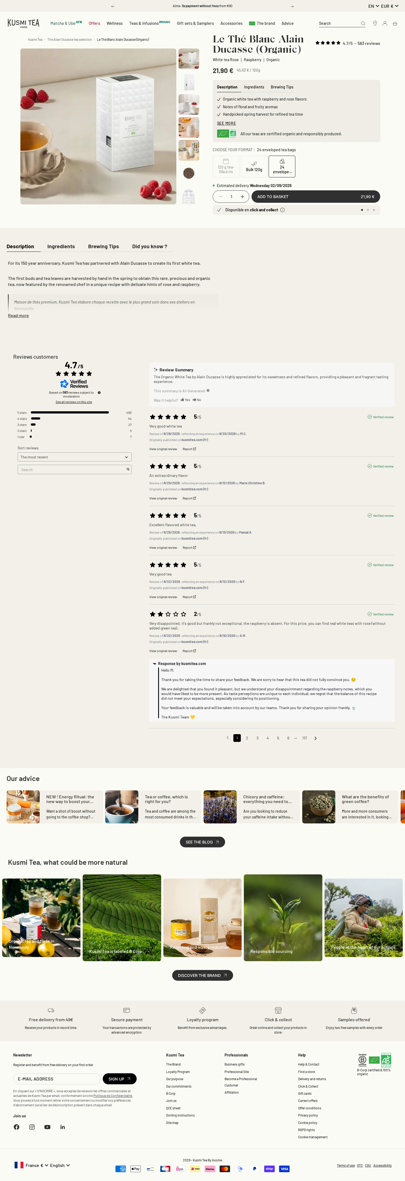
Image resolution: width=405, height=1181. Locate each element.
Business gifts (235, 1064)
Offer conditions (309, 1108)
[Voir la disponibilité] (282, 210)
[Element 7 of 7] (189, 196)
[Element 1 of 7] (189, 58)
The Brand (173, 1064)
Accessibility (382, 1165)
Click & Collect (308, 1086)
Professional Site (237, 1072)
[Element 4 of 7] (189, 127)
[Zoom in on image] (163, 191)
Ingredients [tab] (254, 87)
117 (304, 738)
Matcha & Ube (66, 23)
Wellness (115, 23)
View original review (163, 449)
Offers (94, 23)
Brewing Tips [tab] (282, 87)
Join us (171, 1100)
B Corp (170, 1093)
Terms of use (346, 1165)
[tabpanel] (112, 288)
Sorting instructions (180, 1115)
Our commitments (178, 1086)
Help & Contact (308, 1064)
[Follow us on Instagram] (32, 1127)
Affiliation (232, 1092)
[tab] (20, 247)
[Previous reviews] (227, 737)
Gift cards (305, 1093)
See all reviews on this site (74, 402)
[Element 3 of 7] (189, 104)
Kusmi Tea (35, 39)
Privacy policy (308, 1115)
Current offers (308, 1100)
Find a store (306, 1072)
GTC (360, 1165)
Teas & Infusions (150, 23)
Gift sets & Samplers (195, 23)
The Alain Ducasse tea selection (69, 39)
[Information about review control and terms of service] (99, 392)
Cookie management (313, 1137)
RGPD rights (306, 1130)
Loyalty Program (178, 1072)
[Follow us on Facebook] (16, 1127)
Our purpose (174, 1079)
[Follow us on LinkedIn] (63, 1127)
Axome (217, 1160)
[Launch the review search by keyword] (128, 469)
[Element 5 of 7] (189, 150)
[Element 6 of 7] (189, 173)
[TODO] (208, 390)
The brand (266, 23)
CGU (368, 1165)
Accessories (231, 23)
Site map (172, 1123)
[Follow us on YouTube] (47, 1127)
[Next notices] (315, 738)
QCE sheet (173, 1108)
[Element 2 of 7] (189, 81)
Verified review (383, 417)
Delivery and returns (312, 1079)
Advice (288, 23)
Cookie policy (307, 1123)
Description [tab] (227, 87)
